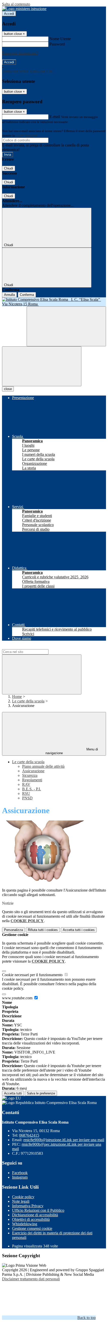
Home (17, 696)
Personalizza (13, 930)
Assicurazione (33, 771)
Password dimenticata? (20, 53)
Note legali (20, 1201)
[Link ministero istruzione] (24, 9)
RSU (26, 793)
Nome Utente (60, 39)
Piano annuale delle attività (43, 766)
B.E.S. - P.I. (31, 789)
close (8, 389)
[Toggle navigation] (41, 366)
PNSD (27, 798)
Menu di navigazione (71, 751)
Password (57, 44)
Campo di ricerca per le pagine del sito (32, 647)
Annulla (9, 295)
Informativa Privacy (27, 1206)
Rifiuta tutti (43, 930)
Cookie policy (23, 1197)
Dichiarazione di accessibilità (35, 1215)
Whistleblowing (24, 1224)
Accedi (9, 14)
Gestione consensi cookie (32, 1228)
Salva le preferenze (41, 1093)
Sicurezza (29, 775)
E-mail (54, 117)
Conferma (27, 295)
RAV (26, 784)
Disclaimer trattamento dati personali (31, 1279)
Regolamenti (32, 780)
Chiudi (8, 168)
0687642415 (29, 1135)
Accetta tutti (79, 930)
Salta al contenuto (16, 4)
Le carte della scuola (28, 701)
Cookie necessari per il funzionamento (33, 975)
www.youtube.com (17, 998)
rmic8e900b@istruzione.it (63, 1140)
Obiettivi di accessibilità (31, 1219)
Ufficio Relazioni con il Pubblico (38, 1210)
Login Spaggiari (27, 135)
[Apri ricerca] (66, 326)
